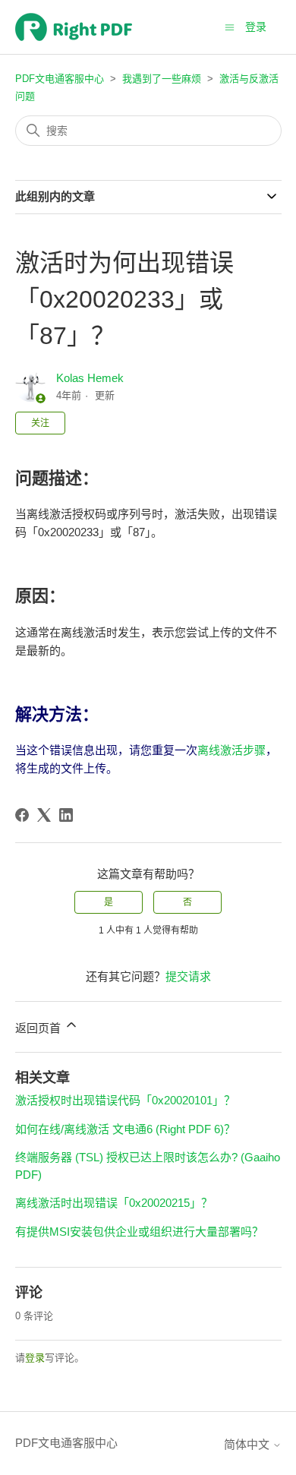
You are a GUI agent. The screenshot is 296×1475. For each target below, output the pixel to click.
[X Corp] (44, 815)
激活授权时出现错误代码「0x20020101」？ (125, 1100)
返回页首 (39, 1028)
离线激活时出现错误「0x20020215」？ (114, 1202)
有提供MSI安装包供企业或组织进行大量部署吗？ (139, 1231)
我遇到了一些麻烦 (161, 78)
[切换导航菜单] (230, 26)
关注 (40, 423)
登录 (35, 1357)
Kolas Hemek (90, 377)
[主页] (73, 27)
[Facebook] (22, 815)
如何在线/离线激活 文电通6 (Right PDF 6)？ (125, 1129)
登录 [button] (255, 27)
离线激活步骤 (231, 750)
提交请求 (188, 976)
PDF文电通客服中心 (59, 78)
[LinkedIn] (66, 815)
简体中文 (248, 1444)
